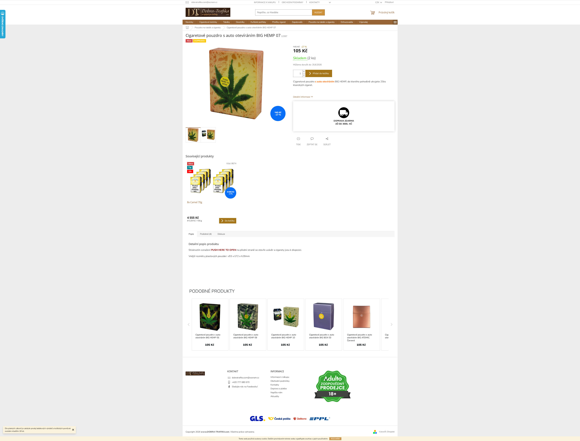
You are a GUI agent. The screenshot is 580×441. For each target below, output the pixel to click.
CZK (377, 2)
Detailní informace (301, 96)
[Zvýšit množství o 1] (303, 71)
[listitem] (210, 325)
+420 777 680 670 (240, 382)
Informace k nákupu (265, 2)
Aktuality (275, 396)
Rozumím (335, 438)
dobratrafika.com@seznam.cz (245, 377)
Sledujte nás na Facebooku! (245, 386)
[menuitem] (189, 22)
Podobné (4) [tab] (206, 234)
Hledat (318, 12)
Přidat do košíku (321, 73)
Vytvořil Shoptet (387, 431)
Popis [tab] (191, 234)
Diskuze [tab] (221, 234)
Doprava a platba (279, 388)
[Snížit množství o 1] (303, 75)
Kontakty (314, 2)
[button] (189, 324)
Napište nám (276, 392)
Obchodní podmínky (292, 2)
